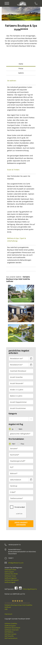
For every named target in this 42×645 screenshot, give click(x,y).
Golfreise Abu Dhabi (11, 574)
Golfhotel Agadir (10, 582)
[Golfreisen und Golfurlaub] (22, 3)
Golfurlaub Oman (10, 570)
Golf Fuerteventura (11, 638)
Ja (13, 429)
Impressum (8, 614)
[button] (8, 14)
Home (21, 64)
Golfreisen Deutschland (12, 628)
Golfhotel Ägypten (11, 578)
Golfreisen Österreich (12, 630)
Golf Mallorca (9, 632)
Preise (21, 68)
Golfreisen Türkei (10, 576)
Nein (20, 429)
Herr (14, 444)
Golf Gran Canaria (10, 634)
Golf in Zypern (9, 572)
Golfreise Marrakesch (12, 580)
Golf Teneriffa (9, 636)
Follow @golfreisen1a (30, 589)
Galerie (21, 73)
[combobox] (21, 419)
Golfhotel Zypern (10, 626)
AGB (6, 609)
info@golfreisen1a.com (15, 563)
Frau (22, 444)
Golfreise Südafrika (11, 623)
